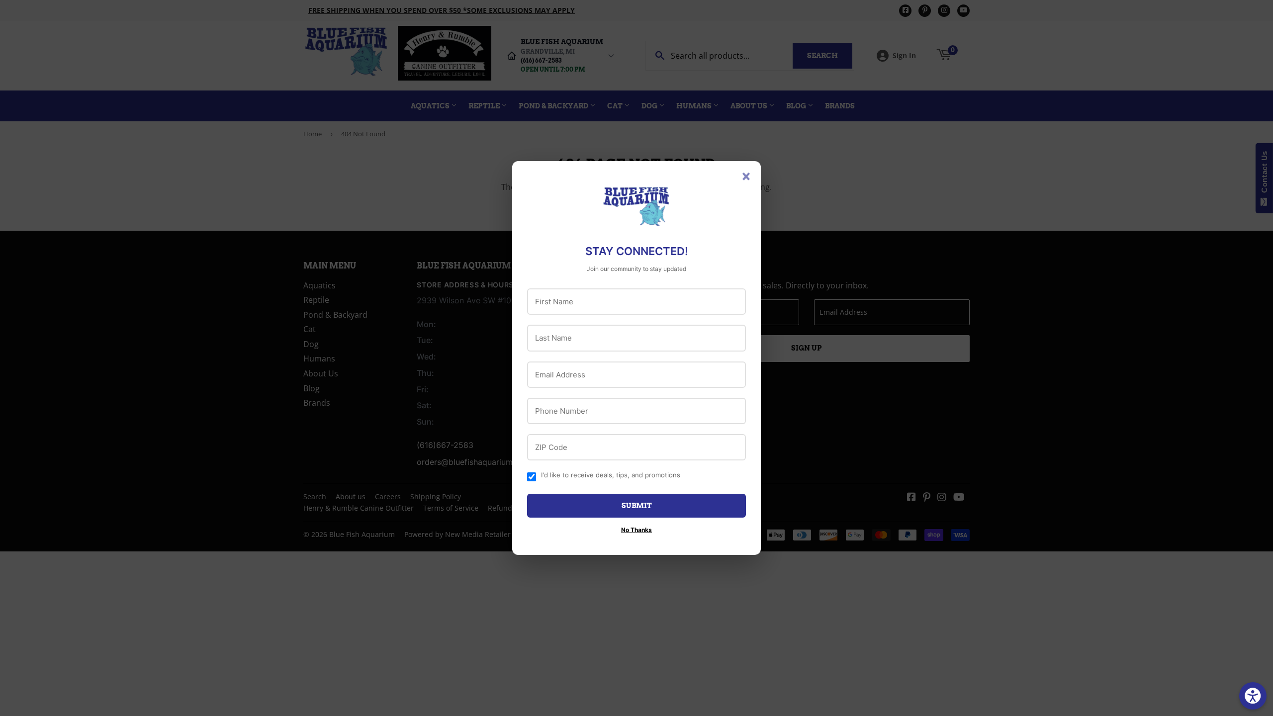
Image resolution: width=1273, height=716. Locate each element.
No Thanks (636, 530)
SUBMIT (637, 506)
